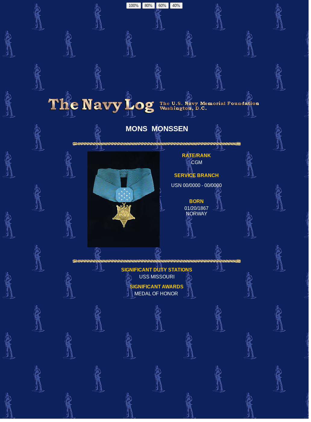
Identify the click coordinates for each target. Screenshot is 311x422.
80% (148, 5)
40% (176, 5)
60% (162, 5)
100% (134, 5)
